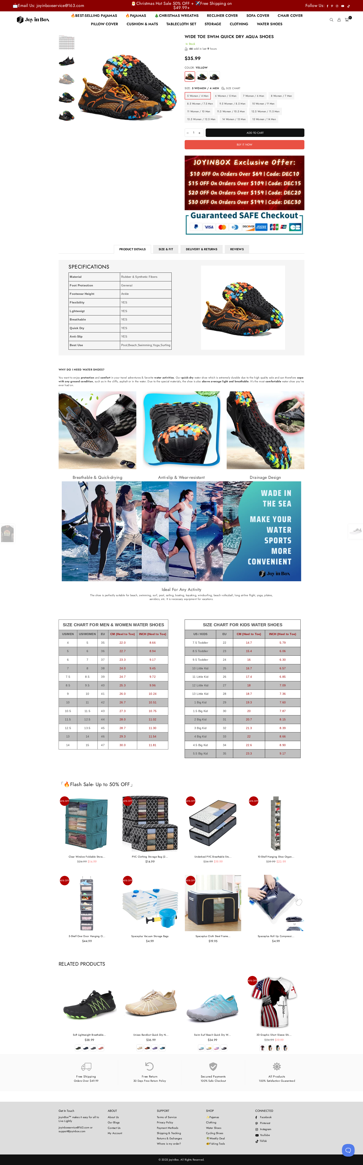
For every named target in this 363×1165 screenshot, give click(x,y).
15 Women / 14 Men (264, 119)
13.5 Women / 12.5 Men (201, 119)
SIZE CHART (232, 88)
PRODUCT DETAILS (132, 249)
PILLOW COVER (104, 23)
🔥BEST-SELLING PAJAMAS (94, 15)
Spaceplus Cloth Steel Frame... (213, 936)
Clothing (211, 1122)
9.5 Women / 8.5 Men (232, 104)
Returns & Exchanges (169, 1138)
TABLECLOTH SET (181, 23)
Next (174, 85)
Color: (196, 68)
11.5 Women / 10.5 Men (231, 111)
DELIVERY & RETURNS (201, 249)
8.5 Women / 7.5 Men (200, 104)
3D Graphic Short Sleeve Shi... (274, 1035)
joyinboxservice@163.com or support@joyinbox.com (76, 1129)
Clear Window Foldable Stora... (87, 857)
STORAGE (213, 23)
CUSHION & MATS (142, 23)
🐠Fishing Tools (215, 1144)
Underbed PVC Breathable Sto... (213, 857)
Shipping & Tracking (169, 1133)
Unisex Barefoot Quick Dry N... (150, 1035)
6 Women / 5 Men (225, 96)
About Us (113, 1117)
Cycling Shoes (214, 1133)
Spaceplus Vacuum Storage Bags (150, 936)
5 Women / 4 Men (197, 96)
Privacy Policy (165, 1122)
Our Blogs (114, 1122)
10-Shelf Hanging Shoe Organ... (276, 857)
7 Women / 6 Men (253, 96)
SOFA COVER (258, 15)
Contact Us (114, 1128)
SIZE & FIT (166, 249)
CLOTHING (239, 23)
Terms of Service (167, 1117)
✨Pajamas (212, 1117)
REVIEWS (237, 249)
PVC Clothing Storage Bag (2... (150, 857)
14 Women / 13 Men (234, 119)
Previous (80, 85)
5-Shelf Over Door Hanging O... (87, 936)
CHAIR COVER (290, 15)
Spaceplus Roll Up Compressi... (276, 936)
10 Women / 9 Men (263, 104)
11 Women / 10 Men (198, 111)
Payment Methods (167, 1128)
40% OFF (64, 801)
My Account (115, 1133)
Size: (213, 88)
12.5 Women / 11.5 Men (265, 111)
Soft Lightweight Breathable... (89, 1035)
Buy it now (245, 145)
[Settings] (339, 20)
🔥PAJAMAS (135, 15)
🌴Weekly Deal (215, 1138)
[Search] (331, 20)
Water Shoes (213, 1128)
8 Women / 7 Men (281, 96)
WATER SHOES (270, 23)
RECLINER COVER (222, 15)
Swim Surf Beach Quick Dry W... (212, 1035)
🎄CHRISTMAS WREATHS (176, 15)
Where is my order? (169, 1144)
